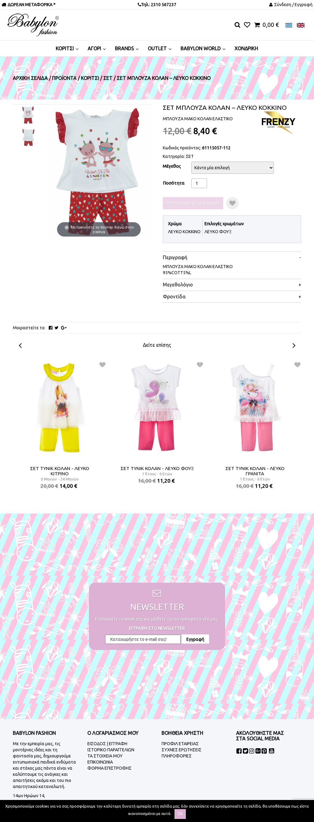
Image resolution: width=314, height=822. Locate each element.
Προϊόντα (64, 78)
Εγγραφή (195, 639)
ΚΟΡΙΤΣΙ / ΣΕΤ (97, 78)
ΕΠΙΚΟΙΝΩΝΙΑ (100, 762)
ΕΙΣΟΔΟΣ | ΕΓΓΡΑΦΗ (107, 743)
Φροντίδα (174, 296)
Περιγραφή (175, 257)
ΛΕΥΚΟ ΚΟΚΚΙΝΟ (184, 231)
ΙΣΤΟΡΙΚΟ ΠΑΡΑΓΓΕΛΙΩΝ (110, 749)
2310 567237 (163, 4)
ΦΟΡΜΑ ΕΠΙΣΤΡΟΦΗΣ (109, 768)
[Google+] (64, 328)
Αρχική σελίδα (30, 78)
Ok (180, 813)
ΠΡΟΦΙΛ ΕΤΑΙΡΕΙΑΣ (180, 743)
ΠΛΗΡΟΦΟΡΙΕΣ (177, 755)
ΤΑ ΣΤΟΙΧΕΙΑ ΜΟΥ (105, 755)
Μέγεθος (172, 166)
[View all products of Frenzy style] (278, 122)
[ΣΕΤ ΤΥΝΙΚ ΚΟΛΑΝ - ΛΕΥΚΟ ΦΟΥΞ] (157, 408)
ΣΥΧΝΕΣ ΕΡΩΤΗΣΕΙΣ (181, 749)
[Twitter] (57, 328)
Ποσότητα (174, 182)
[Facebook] (50, 328)
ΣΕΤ (190, 156)
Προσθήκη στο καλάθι (193, 203)
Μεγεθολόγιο (178, 284)
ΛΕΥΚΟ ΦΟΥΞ (218, 231)
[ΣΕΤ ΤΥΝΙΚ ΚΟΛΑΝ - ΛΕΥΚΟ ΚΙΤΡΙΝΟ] (59, 408)
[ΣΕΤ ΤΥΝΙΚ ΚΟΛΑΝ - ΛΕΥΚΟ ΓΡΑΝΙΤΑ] (255, 408)
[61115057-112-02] (28, 137)
